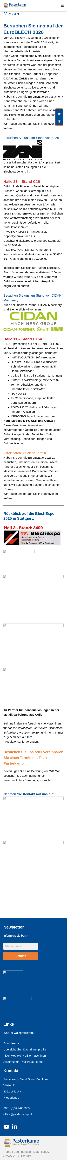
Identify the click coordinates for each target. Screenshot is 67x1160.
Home (7, 1151)
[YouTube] (6, 1127)
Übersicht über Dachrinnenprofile (24, 1049)
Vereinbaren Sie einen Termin (24, 453)
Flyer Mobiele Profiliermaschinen (24, 1055)
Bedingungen (22, 1151)
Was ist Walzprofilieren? (18, 1032)
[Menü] (62, 5)
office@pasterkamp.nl (17, 1114)
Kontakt (26, 1155)
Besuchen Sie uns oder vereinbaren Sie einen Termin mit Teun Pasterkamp (33, 757)
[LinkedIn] (15, 1127)
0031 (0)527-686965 (16, 1108)
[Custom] (59, 113)
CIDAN (8, 78)
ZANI (22, 78)
